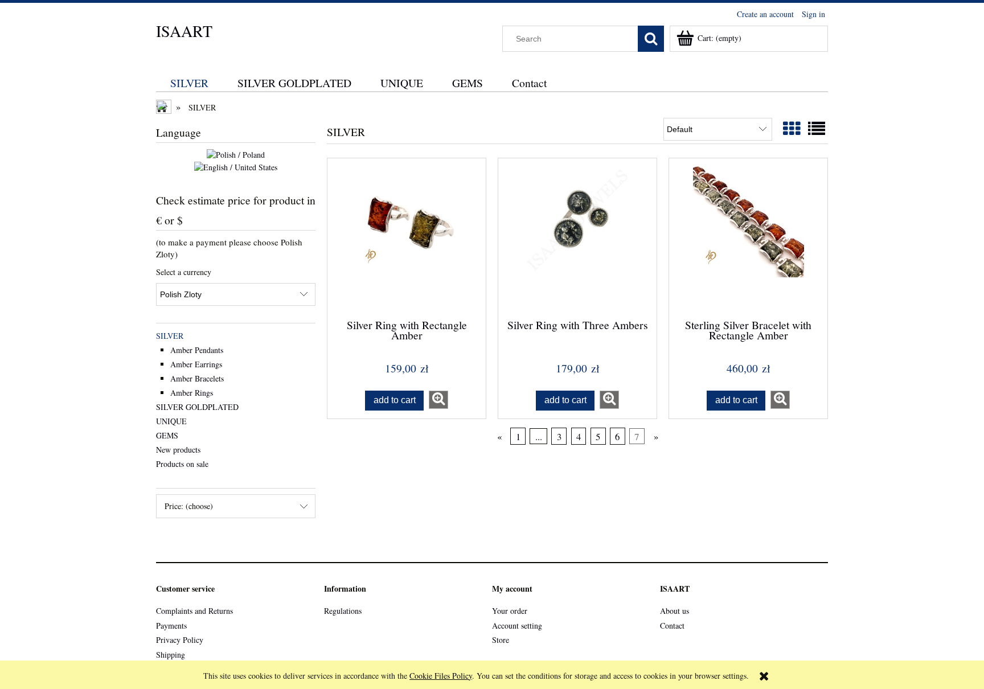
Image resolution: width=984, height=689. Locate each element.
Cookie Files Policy (440, 675)
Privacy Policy (179, 639)
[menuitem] (189, 83)
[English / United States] (235, 166)
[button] (438, 400)
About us (674, 610)
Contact (672, 625)
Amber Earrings (196, 364)
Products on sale (182, 463)
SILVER (169, 335)
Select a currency (183, 272)
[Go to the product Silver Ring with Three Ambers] (577, 237)
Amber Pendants (196, 349)
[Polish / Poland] (236, 154)
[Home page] (164, 108)
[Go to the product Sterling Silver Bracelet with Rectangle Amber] (748, 237)
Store (500, 639)
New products (178, 449)
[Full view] (816, 128)
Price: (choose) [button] (189, 506)
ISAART (184, 31)
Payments (171, 625)
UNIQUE (171, 421)
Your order (509, 610)
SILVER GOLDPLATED (197, 406)
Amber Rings (191, 392)
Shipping (170, 654)
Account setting (517, 625)
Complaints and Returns (194, 610)
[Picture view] (791, 128)
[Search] (651, 39)
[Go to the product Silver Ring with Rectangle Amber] (406, 237)
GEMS (167, 435)
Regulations (343, 610)
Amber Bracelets (197, 378)
